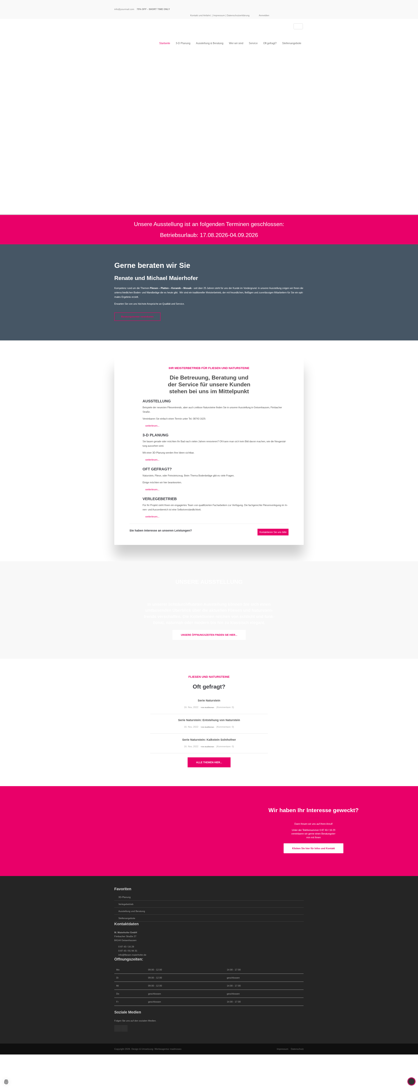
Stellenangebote (126, 918)
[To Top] (411, 1081)
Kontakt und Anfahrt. (200, 15)
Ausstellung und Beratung (131, 911)
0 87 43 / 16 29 (126, 946)
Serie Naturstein (209, 700)
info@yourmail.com (124, 9)
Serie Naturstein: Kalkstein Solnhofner (209, 740)
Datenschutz (297, 1049)
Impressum (219, 15)
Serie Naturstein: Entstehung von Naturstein (209, 720)
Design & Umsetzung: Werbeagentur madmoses (156, 1049)
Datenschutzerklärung (238, 15)
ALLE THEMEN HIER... (209, 762)
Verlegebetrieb (125, 904)
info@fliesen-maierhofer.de (132, 954)
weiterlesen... (152, 425)
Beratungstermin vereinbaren (137, 316)
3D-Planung (124, 897)
